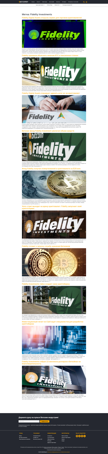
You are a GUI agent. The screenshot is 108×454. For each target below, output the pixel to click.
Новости (38, 1)
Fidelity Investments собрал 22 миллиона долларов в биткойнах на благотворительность (51, 362)
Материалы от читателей (73, 1)
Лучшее (33, 1)
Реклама (49, 440)
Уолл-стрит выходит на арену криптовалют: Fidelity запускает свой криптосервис (52, 207)
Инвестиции (44, 1)
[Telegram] (77, 436)
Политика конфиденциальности (54, 452)
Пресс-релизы (65, 435)
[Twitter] (79, 436)
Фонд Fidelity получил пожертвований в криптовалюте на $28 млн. (51, 168)
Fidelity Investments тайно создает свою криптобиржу (46, 284)
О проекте (49, 435)
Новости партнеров (66, 437)
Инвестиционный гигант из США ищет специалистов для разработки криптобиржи (52, 323)
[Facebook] (82, 436)
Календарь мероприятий (67, 5)
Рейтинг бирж (49, 5)
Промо (63, 439)
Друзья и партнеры (51, 442)
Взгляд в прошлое (23, 437)
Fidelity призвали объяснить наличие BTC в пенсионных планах (50, 55)
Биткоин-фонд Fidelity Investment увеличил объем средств (48, 131)
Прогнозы (58, 1)
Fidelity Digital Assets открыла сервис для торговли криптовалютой (52, 18)
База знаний (51, 1)
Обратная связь (50, 439)
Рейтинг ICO (57, 5)
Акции (63, 440)
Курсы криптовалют (40, 5)
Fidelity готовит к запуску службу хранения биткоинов (46, 246)
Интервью (64, 1)
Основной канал (36, 435)
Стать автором (50, 437)
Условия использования (65, 452)
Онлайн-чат (35, 437)
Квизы (20, 435)
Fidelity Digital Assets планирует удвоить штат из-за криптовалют (51, 93)
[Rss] (84, 436)
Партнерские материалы (24, 439)
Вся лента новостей (37, 439)
